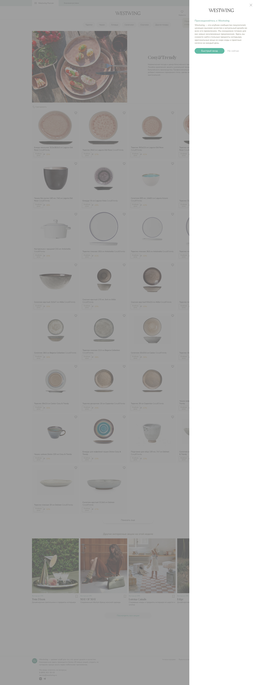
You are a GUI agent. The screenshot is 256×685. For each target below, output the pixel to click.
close (251, 5)
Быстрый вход (209, 50)
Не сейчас (233, 50)
